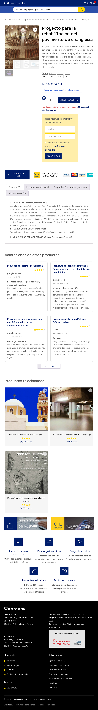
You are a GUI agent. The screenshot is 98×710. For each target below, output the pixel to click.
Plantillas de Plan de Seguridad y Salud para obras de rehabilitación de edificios (71, 269)
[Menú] (85, 3)
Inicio (7, 19)
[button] (35, 30)
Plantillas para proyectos (23, 19)
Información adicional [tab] (37, 186)
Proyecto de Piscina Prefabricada (25, 265)
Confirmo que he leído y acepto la (57, 146)
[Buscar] (81, 9)
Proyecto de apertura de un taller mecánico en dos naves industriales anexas (25, 322)
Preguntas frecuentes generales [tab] (70, 186)
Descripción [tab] (15, 186)
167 (53, 366)
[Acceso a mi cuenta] (88, 3)
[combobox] (45, 9)
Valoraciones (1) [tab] (17, 193)
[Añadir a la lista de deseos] (44, 98)
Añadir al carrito (69, 100)
